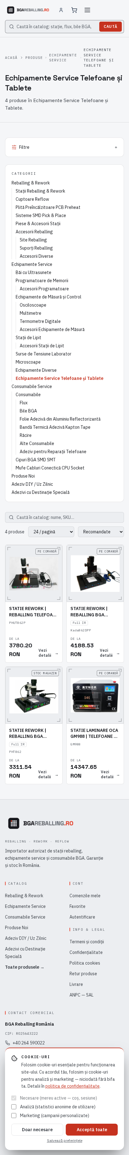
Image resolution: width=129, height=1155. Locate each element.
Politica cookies (85, 963)
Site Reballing (33, 240)
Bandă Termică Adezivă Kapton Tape (55, 427)
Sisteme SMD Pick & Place (41, 215)
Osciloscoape (33, 305)
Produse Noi (23, 476)
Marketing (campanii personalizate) (54, 1115)
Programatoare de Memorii (42, 280)
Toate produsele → (24, 967)
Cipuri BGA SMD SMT (36, 460)
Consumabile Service (32, 386)
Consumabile (28, 394)
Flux (24, 403)
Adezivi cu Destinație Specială (41, 492)
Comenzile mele (85, 896)
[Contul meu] (61, 10)
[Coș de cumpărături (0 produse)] (74, 10)
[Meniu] (87, 10)
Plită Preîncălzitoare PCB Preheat (48, 207)
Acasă (11, 57)
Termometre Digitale (40, 321)
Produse (34, 57)
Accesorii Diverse (36, 256)
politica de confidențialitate (72, 1086)
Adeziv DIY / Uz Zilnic (32, 484)
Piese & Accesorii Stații (38, 223)
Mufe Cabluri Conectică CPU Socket (50, 468)
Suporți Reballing (36, 248)
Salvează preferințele (64, 1140)
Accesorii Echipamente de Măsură (52, 329)
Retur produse (83, 973)
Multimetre (30, 313)
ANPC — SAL (82, 995)
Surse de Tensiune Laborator (43, 354)
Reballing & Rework (31, 183)
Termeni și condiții (87, 942)
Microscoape (28, 362)
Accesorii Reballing (34, 232)
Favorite (77, 906)
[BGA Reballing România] (28, 10)
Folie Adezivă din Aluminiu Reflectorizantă (60, 419)
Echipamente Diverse (36, 370)
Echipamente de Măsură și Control (48, 297)
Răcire (26, 435)
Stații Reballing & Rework (40, 191)
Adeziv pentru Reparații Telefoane (53, 451)
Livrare (76, 984)
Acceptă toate (92, 1129)
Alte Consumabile (37, 443)
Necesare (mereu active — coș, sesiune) (58, 1098)
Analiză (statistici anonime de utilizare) (57, 1107)
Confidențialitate (86, 952)
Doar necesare (37, 1129)
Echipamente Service (63, 58)
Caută (110, 26)
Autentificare (82, 917)
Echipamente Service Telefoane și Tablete (59, 378)
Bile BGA (28, 411)
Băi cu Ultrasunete (33, 272)
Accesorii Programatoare (44, 289)
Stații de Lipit (28, 337)
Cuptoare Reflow (32, 199)
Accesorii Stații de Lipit (42, 346)
